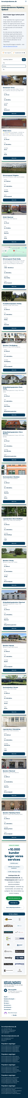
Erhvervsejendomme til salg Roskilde (10, 1081)
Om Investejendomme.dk (7, 1038)
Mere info (14, 113)
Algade (5, 996)
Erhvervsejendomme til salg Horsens (10, 1077)
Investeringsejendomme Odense (9, 1082)
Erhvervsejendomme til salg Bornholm (10, 1061)
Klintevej (6, 1001)
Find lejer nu (14, 902)
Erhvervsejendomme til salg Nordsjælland (11, 1090)
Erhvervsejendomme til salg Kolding (10, 1059)
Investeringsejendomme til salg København (11, 1088)
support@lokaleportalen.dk (8, 1031)
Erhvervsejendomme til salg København (10, 1046)
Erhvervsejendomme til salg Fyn (9, 1068)
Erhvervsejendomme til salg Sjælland (10, 1047)
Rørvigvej (6, 1003)
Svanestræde (7, 1009)
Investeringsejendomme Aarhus (9, 1072)
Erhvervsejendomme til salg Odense (10, 1048)
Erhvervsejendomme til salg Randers (10, 1067)
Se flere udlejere (14, 914)
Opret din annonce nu (14, 898)
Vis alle (15, 1015)
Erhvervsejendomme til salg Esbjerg (10, 1050)
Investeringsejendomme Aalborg (9, 1092)
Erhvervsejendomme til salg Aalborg (10, 1056)
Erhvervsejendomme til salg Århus (9, 1060)
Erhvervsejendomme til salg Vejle (9, 1080)
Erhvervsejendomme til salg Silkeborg (10, 1057)
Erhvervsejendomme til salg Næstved (10, 1051)
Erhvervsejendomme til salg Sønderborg (11, 1071)
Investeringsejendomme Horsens (9, 1078)
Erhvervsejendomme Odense (8, 1089)
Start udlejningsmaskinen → (14, 907)
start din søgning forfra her (10, 46)
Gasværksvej (7, 1005)
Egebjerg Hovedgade (9, 998)
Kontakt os (4, 1040)
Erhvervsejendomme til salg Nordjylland (11, 1093)
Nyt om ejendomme (6, 1039)
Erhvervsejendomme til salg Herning (10, 1069)
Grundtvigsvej (7, 1007)
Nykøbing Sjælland (6, 5)
